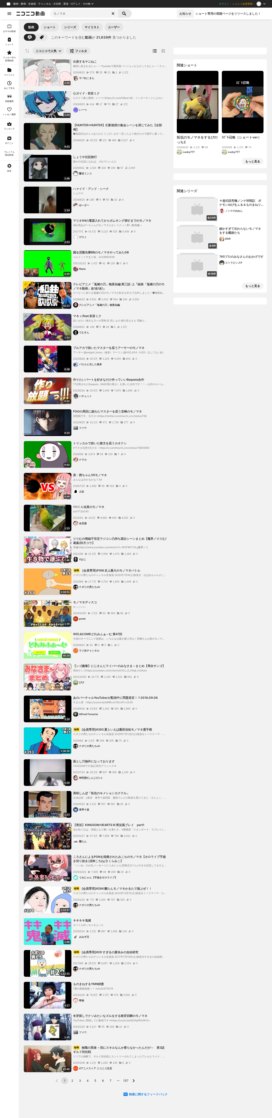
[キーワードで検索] (30, 37)
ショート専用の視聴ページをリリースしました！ (228, 13)
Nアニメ (75, 4)
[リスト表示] (154, 51)
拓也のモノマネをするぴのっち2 (197, 139)
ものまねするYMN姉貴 (88, 984)
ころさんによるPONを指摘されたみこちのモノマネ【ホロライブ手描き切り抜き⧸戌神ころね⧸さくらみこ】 (119, 859)
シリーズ (70, 27)
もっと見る (252, 161)
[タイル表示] (163, 51)
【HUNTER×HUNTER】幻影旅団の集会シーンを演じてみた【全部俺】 (117, 127)
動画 (15, 4)
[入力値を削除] (113, 13)
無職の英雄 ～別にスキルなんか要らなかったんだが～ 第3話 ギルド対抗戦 (120, 1050)
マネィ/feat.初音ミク (87, 316)
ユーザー (114, 27)
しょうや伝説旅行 (85, 157)
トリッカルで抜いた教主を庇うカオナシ (100, 443)
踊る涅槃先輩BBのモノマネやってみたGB (101, 252)
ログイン (224, 4)
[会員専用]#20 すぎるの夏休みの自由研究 (106, 952)
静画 (23, 4)
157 (125, 1080)
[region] (9, 569)
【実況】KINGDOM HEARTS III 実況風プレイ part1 (108, 825)
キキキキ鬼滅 (82, 920)
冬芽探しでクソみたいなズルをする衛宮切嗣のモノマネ (110, 1015)
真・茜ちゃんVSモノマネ (90, 475)
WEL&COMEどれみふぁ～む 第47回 (97, 634)
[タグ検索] (42, 37)
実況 (65, 4)
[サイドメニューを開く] (9, 13)
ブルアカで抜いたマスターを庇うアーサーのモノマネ (108, 347)
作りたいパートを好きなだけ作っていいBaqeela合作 (108, 379)
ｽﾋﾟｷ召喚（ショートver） (241, 137)
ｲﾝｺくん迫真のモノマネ (88, 507)
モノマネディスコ (85, 602)
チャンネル (44, 4)
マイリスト (92, 27)
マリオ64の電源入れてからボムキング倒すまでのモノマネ (112, 220)
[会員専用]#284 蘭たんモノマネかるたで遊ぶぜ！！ (113, 888)
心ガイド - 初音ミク (86, 93)
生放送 (32, 4)
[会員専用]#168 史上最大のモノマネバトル (107, 570)
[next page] (133, 1080)
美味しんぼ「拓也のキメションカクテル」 (101, 793)
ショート (50, 27)
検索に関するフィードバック (148, 1094)
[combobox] (84, 13)
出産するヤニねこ (85, 61)
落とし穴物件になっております (94, 761)
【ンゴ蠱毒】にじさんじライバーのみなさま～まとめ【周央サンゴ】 (119, 666)
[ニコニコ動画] (30, 13)
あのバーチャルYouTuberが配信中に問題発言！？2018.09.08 (115, 697)
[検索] (125, 13)
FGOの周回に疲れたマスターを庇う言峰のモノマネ (107, 411)
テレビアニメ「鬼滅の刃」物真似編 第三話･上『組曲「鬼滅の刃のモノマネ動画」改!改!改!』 (118, 286)
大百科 (57, 4)
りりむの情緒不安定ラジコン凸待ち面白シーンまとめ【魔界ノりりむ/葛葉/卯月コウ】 (119, 541)
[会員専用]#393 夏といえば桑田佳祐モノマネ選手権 (113, 729)
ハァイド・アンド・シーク (91, 188)
